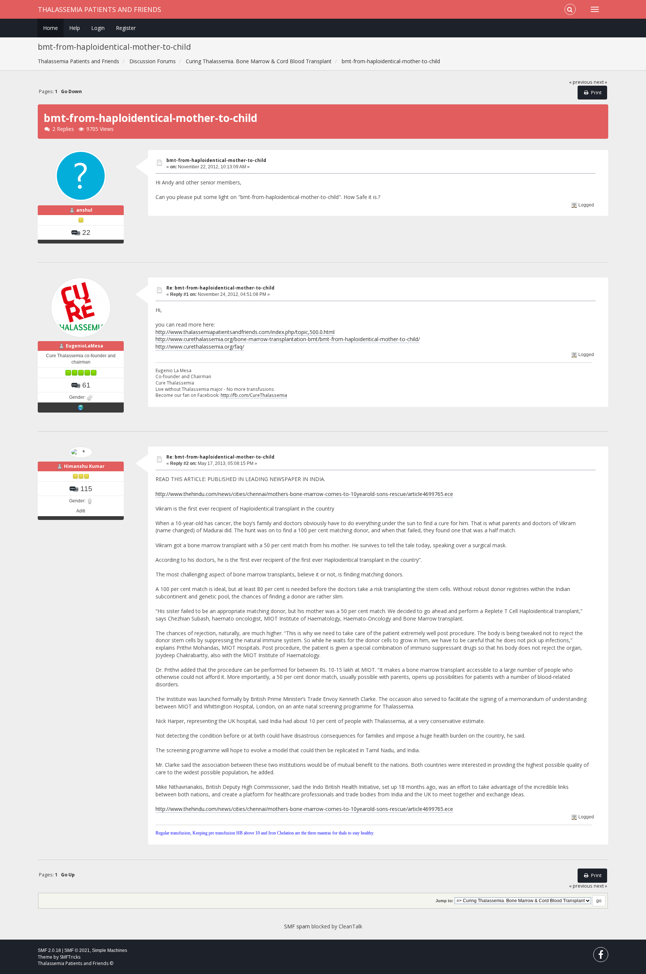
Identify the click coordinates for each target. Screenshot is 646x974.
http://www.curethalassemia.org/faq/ (200, 346)
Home (50, 27)
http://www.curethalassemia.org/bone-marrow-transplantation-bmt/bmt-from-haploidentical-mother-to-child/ (288, 339)
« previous (581, 82)
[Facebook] (600, 956)
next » (600, 82)
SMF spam (297, 926)
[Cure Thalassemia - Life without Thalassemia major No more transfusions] (81, 407)
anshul (84, 210)
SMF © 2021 (77, 950)
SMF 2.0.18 (49, 950)
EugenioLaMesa (84, 346)
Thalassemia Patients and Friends (99, 9)
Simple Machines (109, 950)
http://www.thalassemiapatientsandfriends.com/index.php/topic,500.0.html (245, 332)
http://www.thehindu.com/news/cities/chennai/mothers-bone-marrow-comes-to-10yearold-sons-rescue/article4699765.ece (304, 493)
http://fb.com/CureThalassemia (254, 395)
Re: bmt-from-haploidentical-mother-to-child (220, 288)
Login (98, 27)
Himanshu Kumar (84, 466)
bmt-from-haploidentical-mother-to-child (216, 160)
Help (74, 27)
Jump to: (444, 900)
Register (126, 27)
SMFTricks (70, 957)
